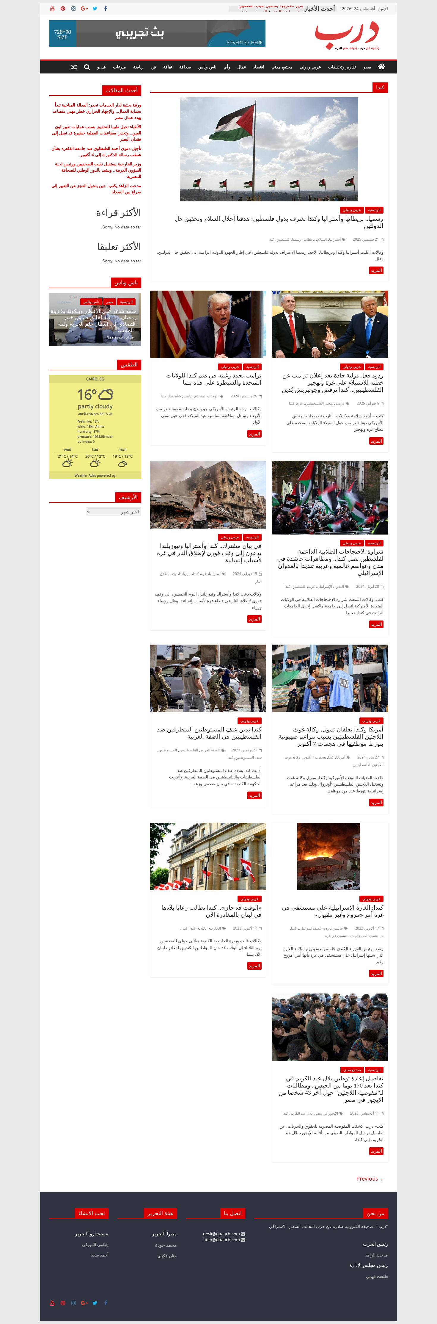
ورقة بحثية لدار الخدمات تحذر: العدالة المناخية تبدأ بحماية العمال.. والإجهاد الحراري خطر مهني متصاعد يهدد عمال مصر (97, 111)
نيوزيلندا (185, 573)
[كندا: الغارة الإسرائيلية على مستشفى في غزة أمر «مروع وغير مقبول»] (330, 826)
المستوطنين (167, 750)
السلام (322, 239)
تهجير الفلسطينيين (319, 403)
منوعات (119, 67)
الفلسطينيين (188, 750)
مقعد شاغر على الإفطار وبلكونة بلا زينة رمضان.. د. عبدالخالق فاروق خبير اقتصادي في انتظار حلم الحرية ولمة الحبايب (94, 320)
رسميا (296, 239)
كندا (271, 239)
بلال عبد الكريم (301, 1113)
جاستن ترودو (333, 928)
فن (153, 67)
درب (311, 586)
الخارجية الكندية (209, 928)
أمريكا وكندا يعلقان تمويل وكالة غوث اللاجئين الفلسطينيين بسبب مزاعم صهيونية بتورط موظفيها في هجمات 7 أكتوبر (331, 736)
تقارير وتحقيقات (342, 67)
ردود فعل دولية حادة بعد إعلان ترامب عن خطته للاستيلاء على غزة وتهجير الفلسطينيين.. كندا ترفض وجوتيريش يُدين (332, 382)
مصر (367, 67)
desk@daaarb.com (222, 1234)
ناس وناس (207, 67)
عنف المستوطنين (248, 757)
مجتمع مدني (282, 67)
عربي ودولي (310, 67)
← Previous (370, 1178)
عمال (241, 67)
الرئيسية (374, 209)
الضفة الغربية (210, 750)
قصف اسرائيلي (310, 928)
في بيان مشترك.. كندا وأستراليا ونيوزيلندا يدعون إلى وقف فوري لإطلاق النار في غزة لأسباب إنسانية (209, 553)
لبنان (183, 928)
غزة (300, 403)
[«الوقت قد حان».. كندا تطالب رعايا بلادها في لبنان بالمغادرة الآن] (208, 826)
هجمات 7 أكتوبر (314, 757)
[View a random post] (74, 67)
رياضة (138, 67)
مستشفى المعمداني (368, 935)
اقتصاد (258, 67)
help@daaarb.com (222, 1239)
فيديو (101, 67)
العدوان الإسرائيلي (330, 586)
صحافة (185, 67)
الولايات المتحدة (206, 396)
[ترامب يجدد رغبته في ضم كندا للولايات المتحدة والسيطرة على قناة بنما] (208, 294)
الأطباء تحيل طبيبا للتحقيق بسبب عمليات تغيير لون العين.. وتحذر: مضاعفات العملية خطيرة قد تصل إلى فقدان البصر (96, 133)
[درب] (381, 67)
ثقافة (167, 67)
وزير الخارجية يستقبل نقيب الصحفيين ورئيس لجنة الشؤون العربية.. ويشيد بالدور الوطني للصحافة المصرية (98, 170)
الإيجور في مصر (326, 1113)
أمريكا (340, 757)
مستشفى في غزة (338, 935)
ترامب (340, 403)
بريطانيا (309, 239)
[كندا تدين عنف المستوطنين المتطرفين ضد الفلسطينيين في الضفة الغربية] (208, 648)
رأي (227, 67)
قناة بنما (175, 396)
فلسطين (283, 239)
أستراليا (335, 239)
